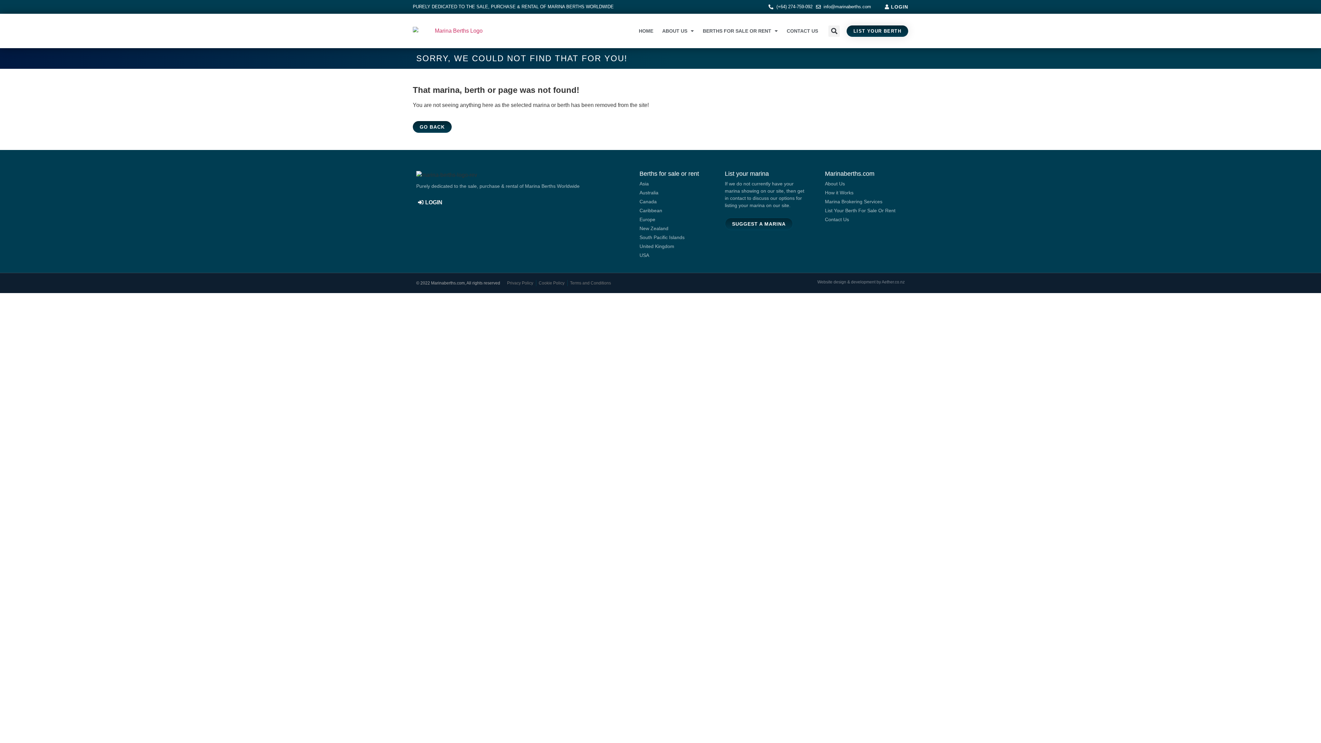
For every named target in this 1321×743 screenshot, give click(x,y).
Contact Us (802, 31)
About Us (674, 31)
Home (646, 31)
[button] (834, 31)
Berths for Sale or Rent (737, 31)
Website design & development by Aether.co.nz (861, 282)
